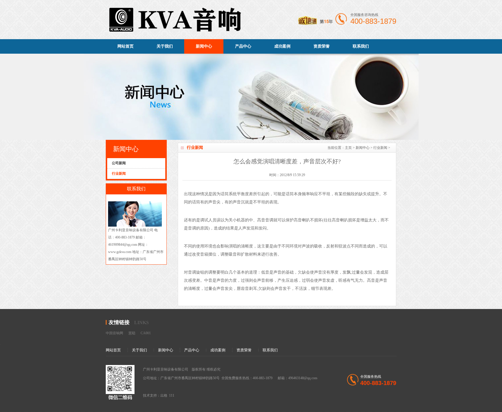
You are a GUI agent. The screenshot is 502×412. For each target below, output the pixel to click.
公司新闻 (119, 163)
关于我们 (165, 46)
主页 (348, 148)
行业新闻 (380, 148)
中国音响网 (114, 333)
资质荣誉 (321, 46)
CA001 (146, 333)
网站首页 (125, 46)
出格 (163, 395)
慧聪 (131, 333)
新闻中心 (204, 46)
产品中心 (243, 46)
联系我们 (361, 46)
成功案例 (282, 46)
